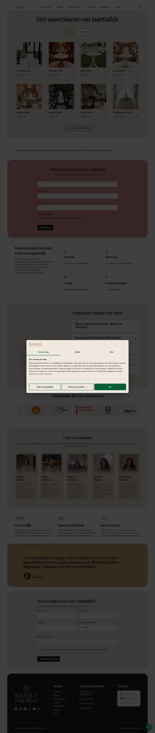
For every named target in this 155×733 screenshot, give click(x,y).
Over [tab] (111, 352)
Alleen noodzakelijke (45, 387)
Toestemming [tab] (43, 352)
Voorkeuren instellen (76, 387)
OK (110, 387)
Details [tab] (77, 352)
